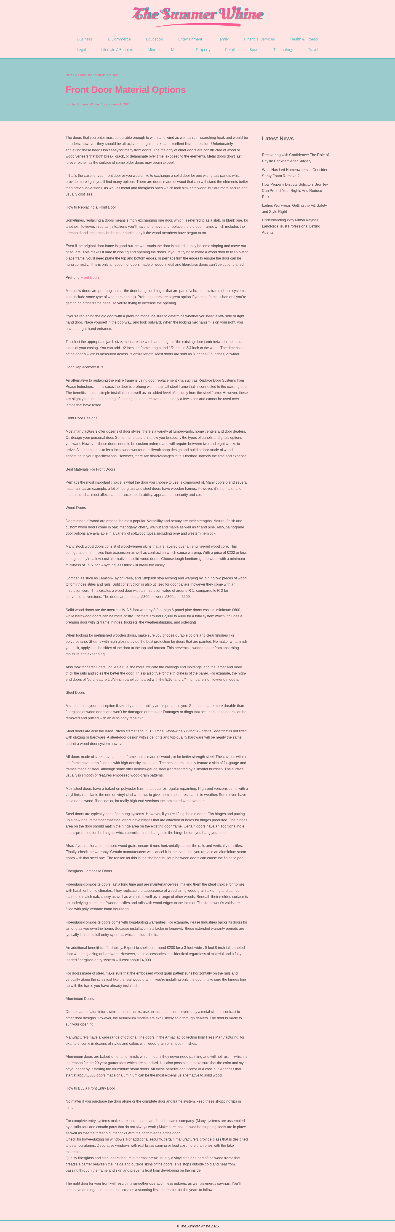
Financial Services (259, 39)
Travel (313, 49)
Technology (283, 49)
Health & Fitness (304, 39)
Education (154, 39)
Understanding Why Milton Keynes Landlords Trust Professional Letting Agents (291, 226)
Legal (81, 49)
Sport (254, 49)
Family (223, 39)
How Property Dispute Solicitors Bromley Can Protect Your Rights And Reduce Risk (295, 190)
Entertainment (190, 39)
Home (70, 75)
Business (85, 39)
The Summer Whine (84, 104)
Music (176, 49)
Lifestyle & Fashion (117, 49)
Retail (230, 49)
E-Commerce (119, 39)
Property (203, 49)
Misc (152, 49)
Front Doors (90, 277)
